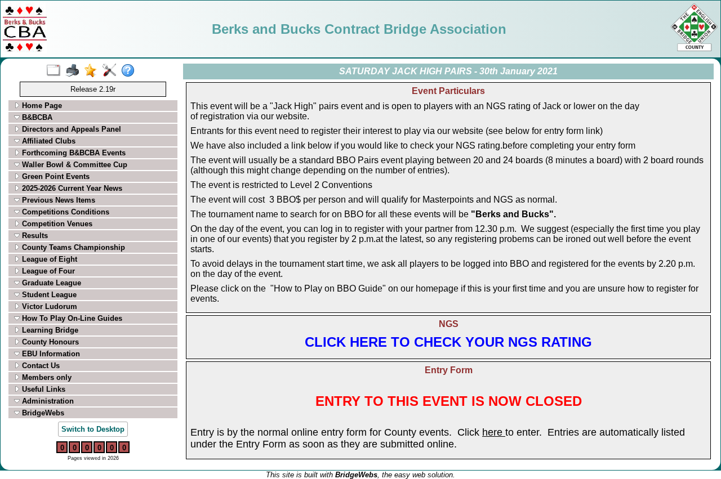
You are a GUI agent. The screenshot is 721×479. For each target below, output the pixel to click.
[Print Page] (74, 71)
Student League (48, 294)
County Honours (49, 342)
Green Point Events (55, 176)
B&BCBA (36, 117)
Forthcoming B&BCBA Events (73, 153)
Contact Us (40, 365)
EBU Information (50, 354)
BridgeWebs (42, 413)
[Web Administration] (112, 71)
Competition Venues (56, 224)
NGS (449, 324)
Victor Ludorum (48, 306)
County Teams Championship (72, 247)
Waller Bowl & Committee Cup (73, 164)
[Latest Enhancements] (93, 71)
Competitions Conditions (64, 212)
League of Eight (48, 259)
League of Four (47, 271)
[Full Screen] (56, 71)
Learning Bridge (49, 330)
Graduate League (50, 283)
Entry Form (449, 370)
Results (34, 235)
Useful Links (42, 389)
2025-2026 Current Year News (71, 188)
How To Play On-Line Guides (71, 318)
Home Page (41, 105)
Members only (46, 377)
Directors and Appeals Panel (70, 129)
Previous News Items (57, 200)
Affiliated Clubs (47, 141)
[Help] (130, 71)
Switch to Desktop (92, 429)
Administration (47, 401)
